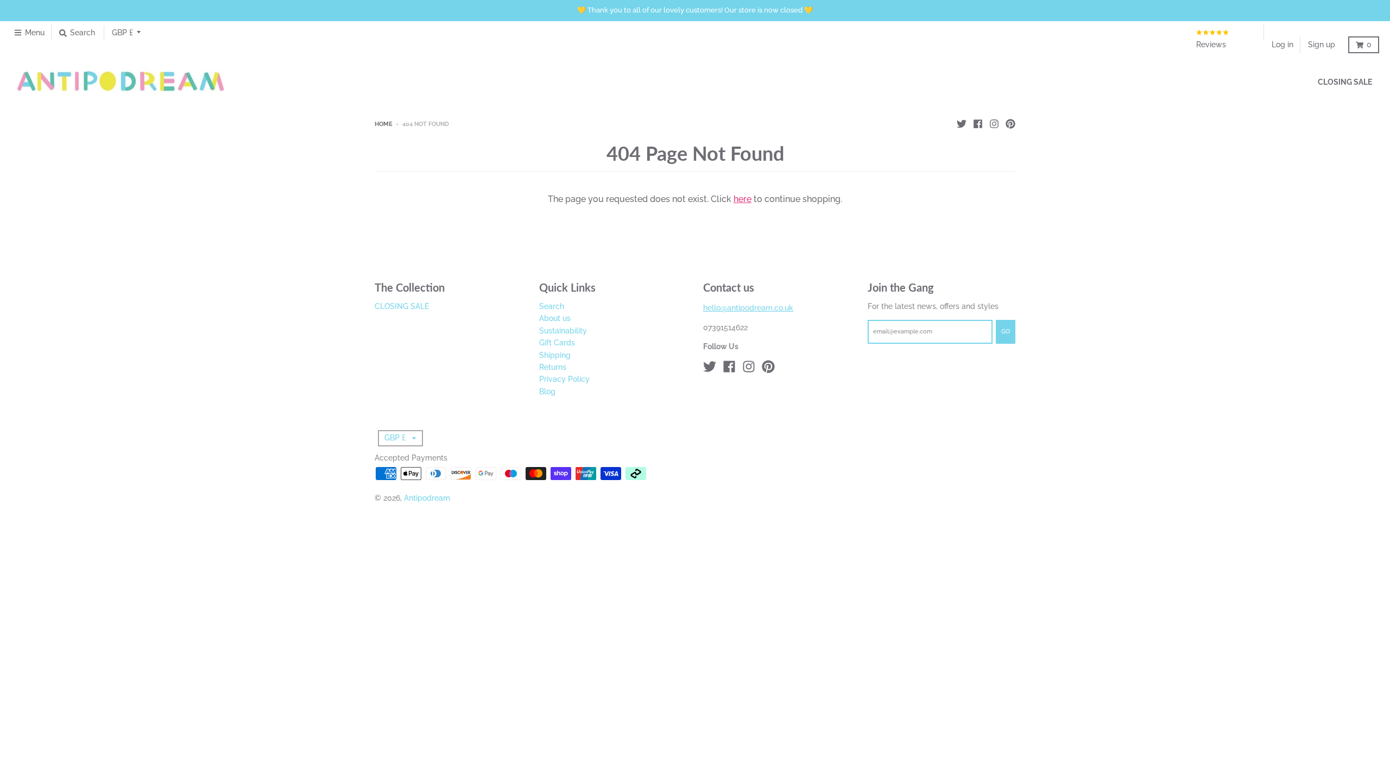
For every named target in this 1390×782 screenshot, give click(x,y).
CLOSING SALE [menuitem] (1345, 82)
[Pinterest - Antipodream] (1010, 124)
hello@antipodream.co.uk (748, 308)
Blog (547, 391)
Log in (1282, 44)
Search (551, 306)
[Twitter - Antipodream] (961, 124)
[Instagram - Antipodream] (994, 124)
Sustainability (563, 330)
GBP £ (122, 32)
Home (384, 124)
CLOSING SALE (402, 306)
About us (555, 318)
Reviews (1211, 44)
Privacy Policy (564, 379)
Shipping (555, 355)
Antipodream (427, 498)
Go (1005, 331)
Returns (552, 367)
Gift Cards (557, 342)
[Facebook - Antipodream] (978, 124)
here (742, 199)
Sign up (1321, 44)
